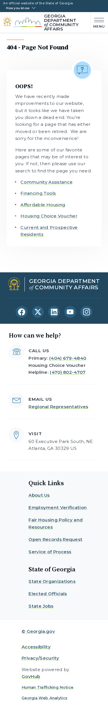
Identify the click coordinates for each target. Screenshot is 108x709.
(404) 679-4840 (67, 358)
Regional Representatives (58, 406)
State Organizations (52, 581)
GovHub (31, 676)
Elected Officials (48, 593)
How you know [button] (17, 8)
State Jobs (41, 606)
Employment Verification (58, 507)
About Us (39, 495)
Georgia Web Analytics (44, 697)
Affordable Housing (42, 204)
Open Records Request (55, 539)
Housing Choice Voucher (48, 216)
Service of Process (50, 551)
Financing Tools (38, 193)
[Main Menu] (98, 22)
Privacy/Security (40, 658)
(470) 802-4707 (68, 372)
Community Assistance (46, 182)
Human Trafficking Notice (47, 687)
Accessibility (36, 647)
